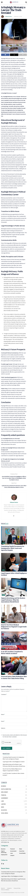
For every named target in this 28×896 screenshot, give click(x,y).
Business (3, 786)
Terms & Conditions (5, 889)
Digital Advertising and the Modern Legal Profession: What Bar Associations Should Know (13, 600)
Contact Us (9, 888)
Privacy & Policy (17, 888)
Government (4, 798)
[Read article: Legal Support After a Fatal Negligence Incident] (14, 562)
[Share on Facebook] (5, 55)
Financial (3, 795)
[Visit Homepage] (14, 2)
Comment (4, 694)
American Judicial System (9, 892)
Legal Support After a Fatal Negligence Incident (14, 761)
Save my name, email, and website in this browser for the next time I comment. (15, 735)
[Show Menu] (2, 2)
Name (3, 714)
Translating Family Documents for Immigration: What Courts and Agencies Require (12, 548)
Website (3, 728)
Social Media (4, 813)
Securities (4, 810)
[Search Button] (26, 2)
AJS (23, 892)
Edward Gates (9, 16)
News (2, 807)
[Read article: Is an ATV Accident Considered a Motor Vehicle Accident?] (14, 640)
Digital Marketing (6, 789)
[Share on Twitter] (14, 55)
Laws (3, 543)
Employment (4, 792)
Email (3, 721)
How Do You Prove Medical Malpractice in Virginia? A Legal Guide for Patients (14, 626)
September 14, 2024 (18, 16)
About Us (3, 888)
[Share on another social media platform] (23, 55)
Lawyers (3, 804)
